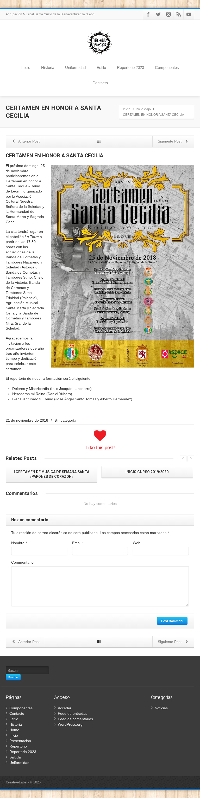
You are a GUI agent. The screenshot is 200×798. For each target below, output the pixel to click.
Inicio (25, 67)
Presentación (20, 741)
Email (78, 543)
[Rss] (178, 14)
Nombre (19, 543)
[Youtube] (189, 14)
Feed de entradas (72, 713)
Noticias (161, 708)
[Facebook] (148, 14)
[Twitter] (158, 14)
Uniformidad (75, 67)
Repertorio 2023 (130, 67)
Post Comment (172, 621)
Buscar (13, 677)
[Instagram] (168, 14)
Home (14, 730)
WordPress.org (70, 724)
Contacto (100, 83)
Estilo (101, 67)
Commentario (22, 562)
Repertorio (18, 746)
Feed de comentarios (75, 719)
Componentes (167, 67)
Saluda (15, 757)
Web (136, 543)
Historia (47, 67)
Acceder (64, 708)
